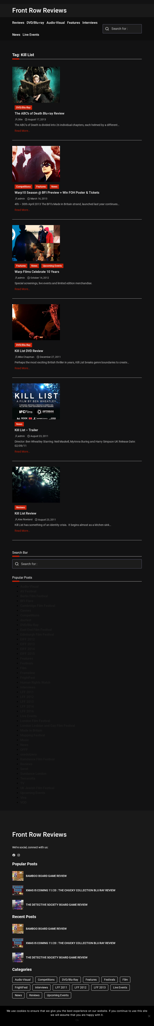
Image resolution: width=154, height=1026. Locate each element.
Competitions (23, 186)
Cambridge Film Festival (37, 606)
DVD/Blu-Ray (23, 107)
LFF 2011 (27, 692)
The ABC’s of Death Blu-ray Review (39, 113)
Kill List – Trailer (26, 430)
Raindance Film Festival (37, 759)
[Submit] (107, 28)
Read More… (22, 130)
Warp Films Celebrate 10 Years (37, 272)
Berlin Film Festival (34, 596)
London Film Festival (35, 721)
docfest (25, 620)
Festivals (26, 663)
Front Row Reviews (39, 10)
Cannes (25, 610)
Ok (77, 1020)
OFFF (24, 750)
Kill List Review (25, 513)
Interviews (27, 687)
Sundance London (33, 774)
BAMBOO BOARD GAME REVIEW (46, 875)
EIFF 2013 (27, 644)
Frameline (27, 673)
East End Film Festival (36, 630)
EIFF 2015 (27, 654)
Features (41, 186)
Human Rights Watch (35, 682)
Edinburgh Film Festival (37, 634)
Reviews (20, 507)
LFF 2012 (27, 697)
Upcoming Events (52, 265)
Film (23, 668)
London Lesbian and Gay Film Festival (47, 726)
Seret (24, 769)
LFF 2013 (27, 702)
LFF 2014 (27, 706)
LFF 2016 (27, 711)
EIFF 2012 (27, 639)
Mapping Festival (32, 735)
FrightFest (27, 678)
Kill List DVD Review (29, 351)
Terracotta (27, 778)
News (54, 186)
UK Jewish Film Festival (37, 788)
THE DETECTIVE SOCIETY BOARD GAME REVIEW (56, 904)
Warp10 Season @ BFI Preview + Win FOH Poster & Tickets (57, 192)
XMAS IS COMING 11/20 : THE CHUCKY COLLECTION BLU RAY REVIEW (70, 890)
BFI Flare (26, 601)
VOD (23, 802)
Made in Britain (31, 730)
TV (22, 783)
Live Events (28, 716)
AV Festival (28, 591)
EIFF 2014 (27, 649)
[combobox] (122, 28)
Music (24, 740)
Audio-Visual (29, 586)
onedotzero (28, 754)
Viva (23, 798)
